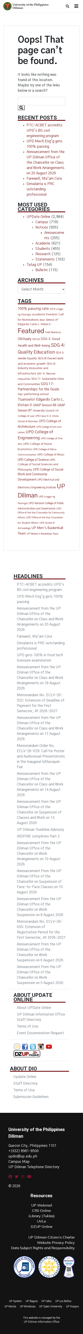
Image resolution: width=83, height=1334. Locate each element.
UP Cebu (46, 1301)
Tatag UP (34, 264)
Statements (45, 259)
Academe (42, 243)
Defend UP (52, 320)
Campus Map (19, 1161)
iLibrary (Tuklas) (42, 1216)
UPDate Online (38, 217)
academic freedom (45, 314)
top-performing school (33, 394)
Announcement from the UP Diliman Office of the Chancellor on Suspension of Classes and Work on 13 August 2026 (39, 812)
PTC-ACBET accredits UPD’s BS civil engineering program (44, 130)
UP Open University (50, 1306)
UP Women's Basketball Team (42, 534)
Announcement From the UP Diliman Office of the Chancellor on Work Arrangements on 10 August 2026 (39, 853)
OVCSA (36, 339)
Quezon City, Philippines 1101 (32, 1145)
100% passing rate (33, 308)
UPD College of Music (50, 454)
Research (42, 254)
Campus (41, 222)
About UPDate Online (34, 1008)
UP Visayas (72, 1306)
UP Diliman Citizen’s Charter (51, 1237)
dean (42, 320)
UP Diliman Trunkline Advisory (40, 829)
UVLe (41, 1221)
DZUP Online (41, 1226)
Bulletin (41, 270)
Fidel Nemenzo (53, 332)
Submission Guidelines (31, 1097)
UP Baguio (32, 1301)
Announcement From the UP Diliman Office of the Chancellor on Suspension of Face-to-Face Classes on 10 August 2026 (40, 881)
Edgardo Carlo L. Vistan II (34, 324)
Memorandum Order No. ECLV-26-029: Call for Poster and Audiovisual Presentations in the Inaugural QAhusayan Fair (41, 756)
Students (42, 248)
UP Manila (10, 1306)
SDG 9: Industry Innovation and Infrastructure (37, 368)
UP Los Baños (63, 1301)
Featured (31, 331)
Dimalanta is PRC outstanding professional (40, 189)
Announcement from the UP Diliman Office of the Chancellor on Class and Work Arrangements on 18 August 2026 (40, 677)
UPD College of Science (33, 459)
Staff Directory (25, 1083)
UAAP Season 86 (44, 405)
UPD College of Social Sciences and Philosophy (38, 465)
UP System (15, 1301)
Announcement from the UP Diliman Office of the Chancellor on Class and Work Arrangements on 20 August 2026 (46, 162)
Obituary (24, 339)
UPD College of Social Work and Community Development (40, 474)
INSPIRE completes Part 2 (38, 836)
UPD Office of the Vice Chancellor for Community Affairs (41, 513)
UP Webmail (41, 1205)
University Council (43, 410)
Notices (41, 227)
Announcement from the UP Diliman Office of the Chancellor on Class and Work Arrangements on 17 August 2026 (40, 728)
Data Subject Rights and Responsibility (43, 1248)
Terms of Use (27, 1026)
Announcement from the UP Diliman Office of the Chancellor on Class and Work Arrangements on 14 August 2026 (40, 784)
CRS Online (41, 1210)
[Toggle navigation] (76, 6)
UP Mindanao (27, 1306)
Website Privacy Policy (56, 1242)
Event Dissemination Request (40, 1033)
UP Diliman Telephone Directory (33, 1167)
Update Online (24, 1077)
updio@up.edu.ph (22, 1156)
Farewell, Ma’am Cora (44, 178)
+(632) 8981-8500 (23, 1151)
